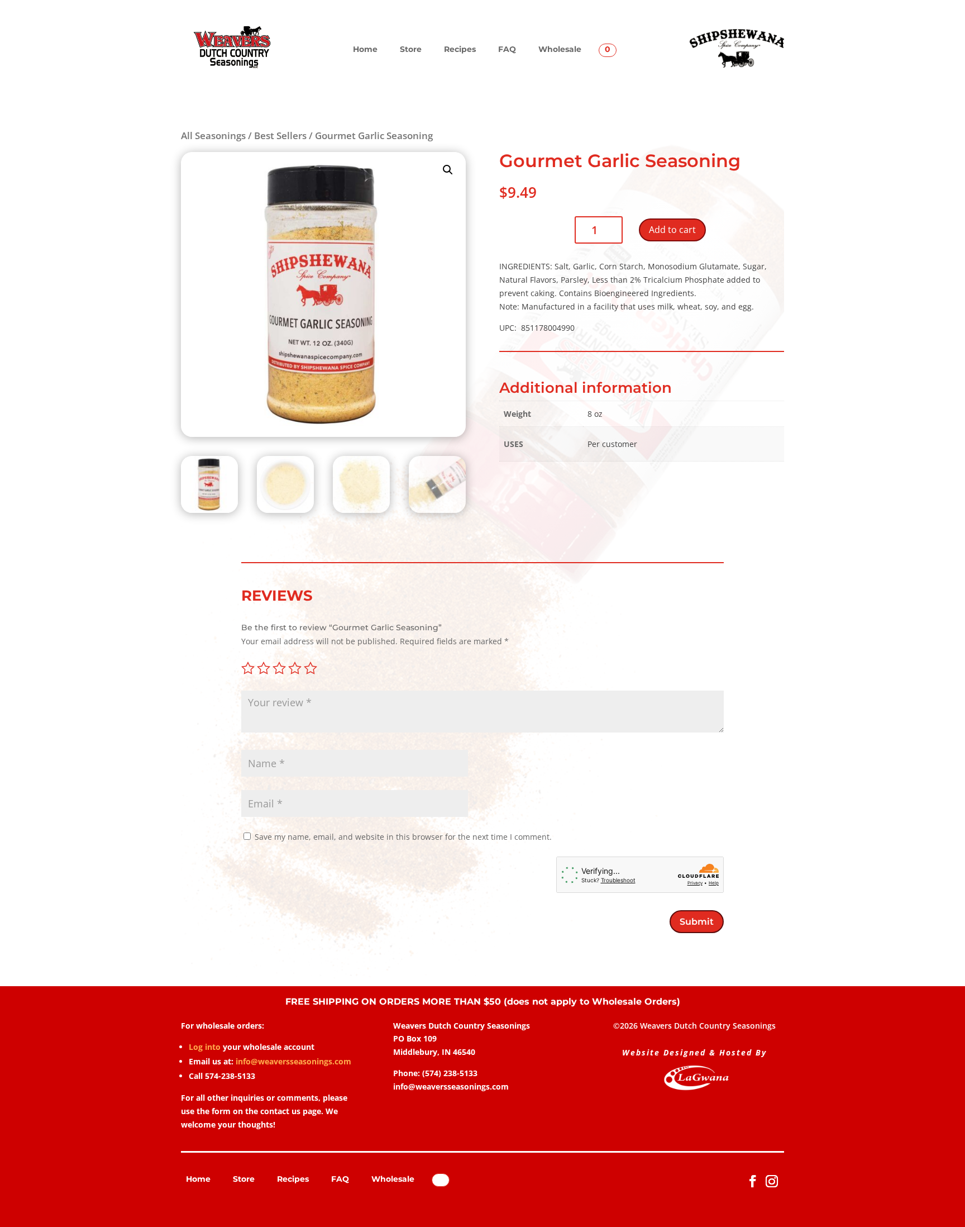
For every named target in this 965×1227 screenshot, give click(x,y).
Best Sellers (280, 135)
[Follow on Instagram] (771, 1181)
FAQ (507, 49)
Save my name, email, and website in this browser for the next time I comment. (403, 836)
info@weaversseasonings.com (293, 1061)
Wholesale (559, 49)
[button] (448, 170)
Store (411, 49)
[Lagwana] (696, 1088)
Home (365, 49)
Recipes (460, 49)
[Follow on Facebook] (753, 1181)
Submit (697, 921)
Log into (205, 1046)
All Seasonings (213, 135)
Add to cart (672, 229)
